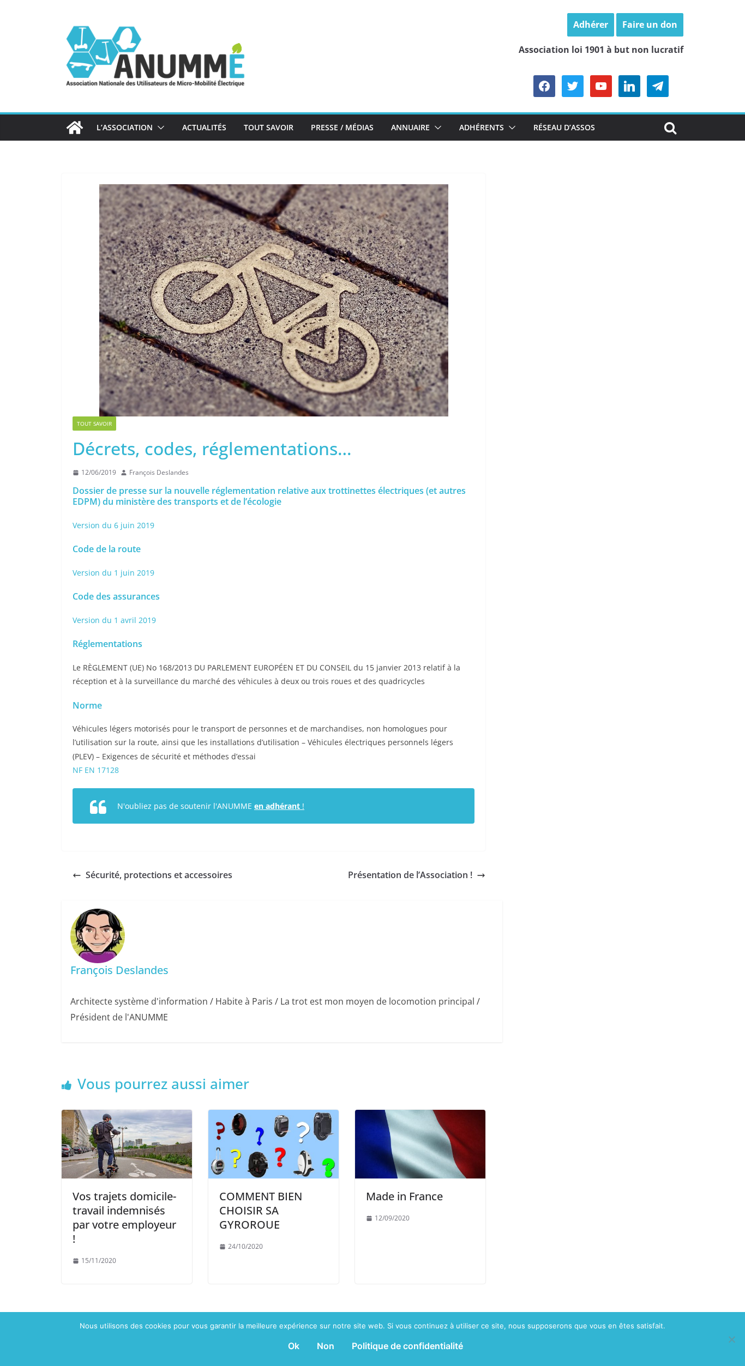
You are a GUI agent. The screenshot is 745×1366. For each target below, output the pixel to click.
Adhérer (590, 25)
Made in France (404, 1196)
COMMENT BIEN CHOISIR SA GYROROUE (260, 1210)
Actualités (204, 127)
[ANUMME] (75, 127)
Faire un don (649, 25)
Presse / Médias (342, 127)
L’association (125, 127)
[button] (159, 127)
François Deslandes (159, 472)
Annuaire (410, 127)
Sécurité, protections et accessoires (159, 875)
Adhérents (481, 127)
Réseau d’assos (564, 127)
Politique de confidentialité (407, 1345)
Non (325, 1345)
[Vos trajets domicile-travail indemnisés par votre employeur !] (127, 1117)
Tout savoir (268, 127)
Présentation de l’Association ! (410, 875)
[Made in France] (420, 1117)
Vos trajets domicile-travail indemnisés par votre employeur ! (124, 1217)
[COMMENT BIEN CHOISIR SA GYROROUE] (273, 1117)
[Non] (731, 1339)
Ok (293, 1345)
